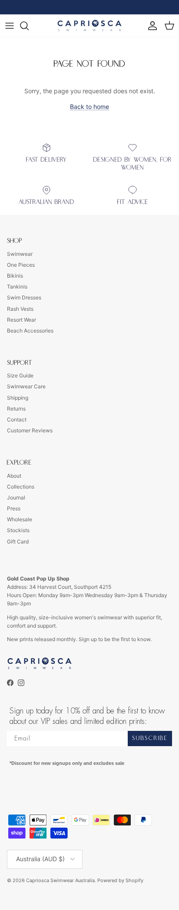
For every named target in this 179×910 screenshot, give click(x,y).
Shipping (17, 397)
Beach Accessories (30, 330)
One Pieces (21, 264)
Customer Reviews (30, 430)
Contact (17, 419)
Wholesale (19, 519)
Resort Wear (21, 319)
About (14, 475)
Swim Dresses (24, 297)
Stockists (18, 530)
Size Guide (20, 375)
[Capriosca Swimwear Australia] (89, 25)
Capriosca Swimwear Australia (60, 880)
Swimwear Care (26, 386)
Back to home (89, 106)
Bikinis (15, 275)
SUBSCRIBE (150, 738)
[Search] (28, 25)
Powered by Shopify (120, 880)
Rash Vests (20, 309)
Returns (16, 408)
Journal (16, 497)
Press (13, 508)
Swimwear (20, 254)
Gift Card (18, 541)
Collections (20, 486)
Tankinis (17, 286)
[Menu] (9, 25)
